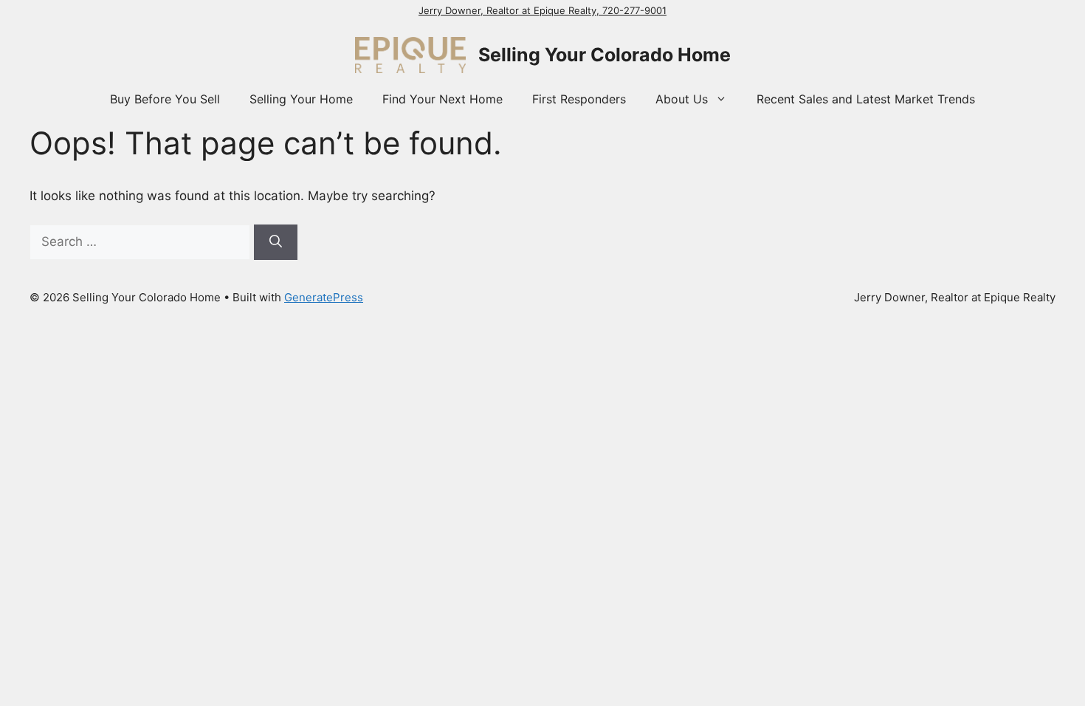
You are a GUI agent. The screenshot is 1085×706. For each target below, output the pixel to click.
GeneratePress (323, 297)
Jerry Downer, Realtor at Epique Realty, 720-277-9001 (542, 10)
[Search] (275, 242)
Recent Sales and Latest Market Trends (866, 99)
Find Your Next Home (442, 99)
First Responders (579, 99)
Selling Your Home (301, 99)
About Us (681, 99)
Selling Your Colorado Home (604, 55)
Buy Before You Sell (165, 99)
